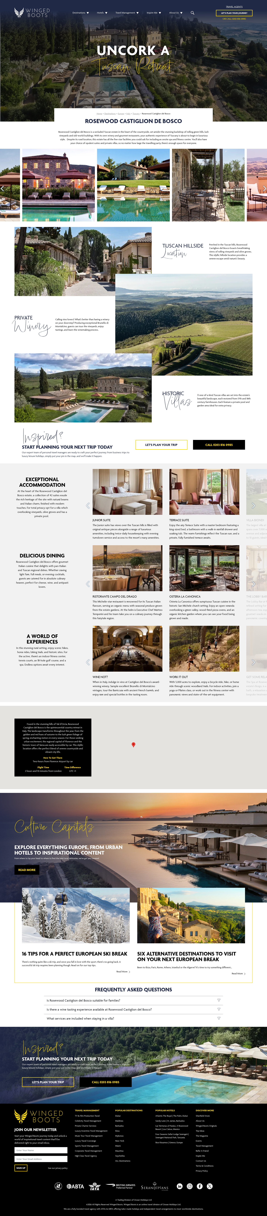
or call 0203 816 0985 (234, 18)
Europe (121, 113)
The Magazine (202, 1135)
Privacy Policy (202, 1170)
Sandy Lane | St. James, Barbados (170, 1120)
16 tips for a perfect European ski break (74, 953)
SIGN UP (20, 1168)
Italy (128, 113)
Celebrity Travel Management (88, 1120)
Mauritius (119, 1150)
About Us (174, 12)
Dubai (117, 1115)
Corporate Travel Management (88, 1150)
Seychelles (120, 1155)
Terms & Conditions (204, 1165)
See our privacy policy (57, 1168)
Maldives (119, 1120)
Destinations (79, 12)
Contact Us (201, 1160)
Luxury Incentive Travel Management (91, 1130)
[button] (87, 13)
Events (199, 1140)
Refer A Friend (202, 1150)
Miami (118, 1145)
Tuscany (136, 113)
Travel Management (125, 12)
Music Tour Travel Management (89, 1135)
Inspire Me (152, 12)
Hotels (100, 12)
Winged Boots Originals (206, 1125)
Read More (26, 870)
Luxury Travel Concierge (85, 1140)
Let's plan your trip (161, 445)
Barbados (119, 1125)
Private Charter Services (85, 1125)
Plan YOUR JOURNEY (234, 13)
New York (119, 1140)
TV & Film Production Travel (87, 1115)
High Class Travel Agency (86, 1155)
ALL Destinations (122, 1160)
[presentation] (2, 188)
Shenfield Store (203, 1115)
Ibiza (117, 1130)
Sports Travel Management (87, 1145)
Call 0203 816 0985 (219, 445)
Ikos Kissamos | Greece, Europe (169, 1142)
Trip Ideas (200, 1130)
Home (99, 113)
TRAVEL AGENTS (234, 6)
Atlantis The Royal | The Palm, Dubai (171, 1115)
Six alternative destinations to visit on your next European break (186, 956)
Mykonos (119, 1135)
